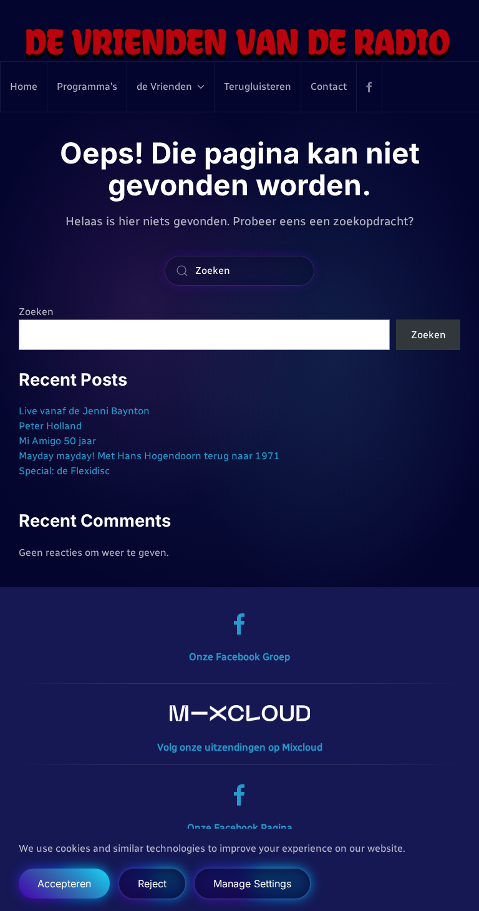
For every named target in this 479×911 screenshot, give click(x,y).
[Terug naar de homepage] (239, 43)
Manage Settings (252, 883)
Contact (329, 86)
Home (23, 86)
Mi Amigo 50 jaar (57, 441)
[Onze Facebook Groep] (239, 624)
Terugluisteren (257, 86)
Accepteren (64, 883)
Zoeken (36, 312)
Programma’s (87, 86)
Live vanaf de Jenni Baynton (84, 411)
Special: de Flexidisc (64, 471)
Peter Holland (50, 426)
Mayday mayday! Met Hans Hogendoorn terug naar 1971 (149, 456)
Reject (152, 883)
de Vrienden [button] (164, 86)
